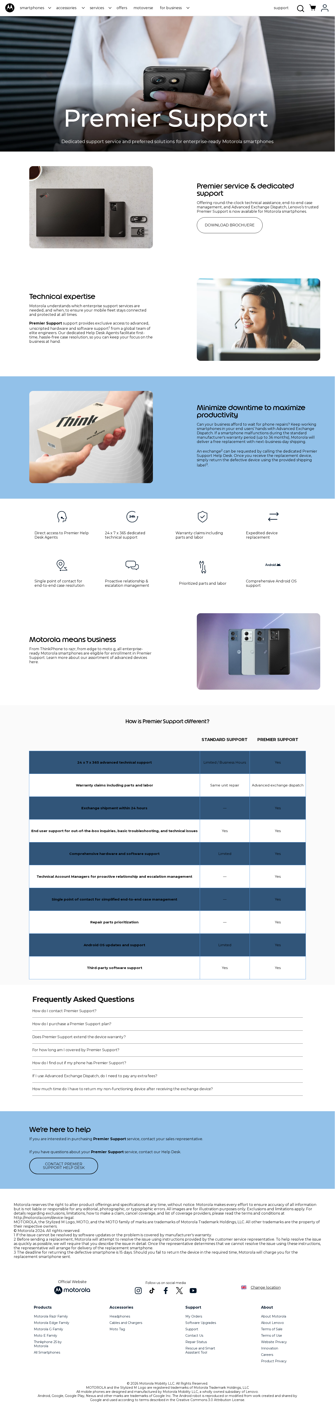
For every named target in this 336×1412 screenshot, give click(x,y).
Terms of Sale (272, 1329)
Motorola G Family (48, 1329)
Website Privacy (274, 1342)
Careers (267, 1355)
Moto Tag (117, 1329)
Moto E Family (45, 1335)
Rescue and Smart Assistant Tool (200, 1350)
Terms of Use (271, 1335)
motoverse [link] (143, 8)
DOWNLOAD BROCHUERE (230, 225)
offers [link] (122, 8)
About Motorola (273, 1316)
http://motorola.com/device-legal (44, 1218)
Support (191, 1329)
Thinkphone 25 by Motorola (48, 1344)
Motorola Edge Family (51, 1323)
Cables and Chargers (125, 1323)
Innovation (269, 1348)
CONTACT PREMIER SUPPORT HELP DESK (64, 1166)
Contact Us (194, 1335)
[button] (35, 8)
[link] (312, 10)
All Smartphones (47, 1352)
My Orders (193, 1316)
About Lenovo (272, 1323)
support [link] (281, 8)
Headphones (119, 1316)
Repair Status (196, 1342)
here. (34, 662)
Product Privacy (274, 1361)
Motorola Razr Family (51, 1316)
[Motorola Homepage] (9, 11)
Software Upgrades (200, 1323)
